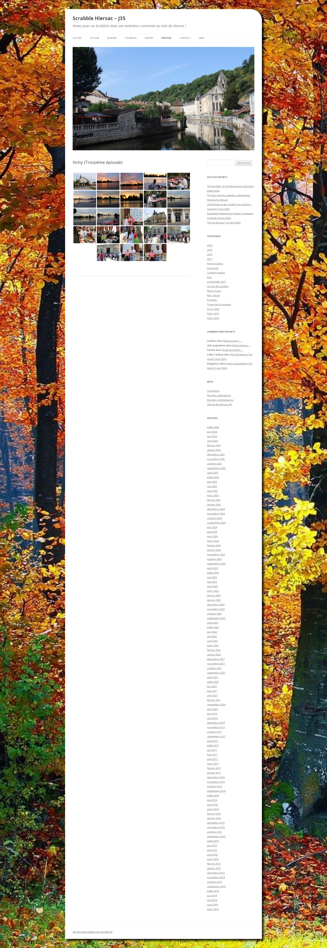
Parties (149, 38)
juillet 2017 (213, 745)
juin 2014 (212, 895)
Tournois (130, 38)
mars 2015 (213, 859)
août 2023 (212, 568)
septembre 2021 (216, 672)
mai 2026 (212, 436)
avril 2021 (212, 695)
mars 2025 (213, 495)
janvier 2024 (214, 550)
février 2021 (214, 700)
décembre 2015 (216, 822)
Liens (201, 38)
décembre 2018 (216, 722)
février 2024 (214, 545)
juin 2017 (212, 750)
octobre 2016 (214, 786)
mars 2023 (213, 591)
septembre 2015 (216, 836)
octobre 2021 (214, 668)
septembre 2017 (216, 736)
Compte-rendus (216, 272)
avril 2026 (212, 441)
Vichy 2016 (213, 318)
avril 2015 (212, 854)
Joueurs (112, 38)
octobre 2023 (214, 559)
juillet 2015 (213, 841)
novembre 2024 (216, 513)
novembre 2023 (216, 554)
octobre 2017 (214, 732)
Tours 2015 (213, 309)
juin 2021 (212, 686)
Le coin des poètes (218, 286)
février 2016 (214, 813)
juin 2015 (212, 845)
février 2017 (214, 768)
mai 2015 (212, 850)
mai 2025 (212, 486)
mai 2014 (212, 900)
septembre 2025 (216, 468)
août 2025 (212, 472)
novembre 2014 (216, 877)
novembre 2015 (216, 827)
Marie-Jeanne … (232, 341)
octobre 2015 (214, 832)
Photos (166, 38)
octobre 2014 (214, 882)
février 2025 (214, 500)
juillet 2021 (213, 682)
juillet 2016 (213, 795)
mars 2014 (213, 909)
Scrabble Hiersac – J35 (99, 18)
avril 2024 (212, 536)
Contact (185, 38)
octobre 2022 (214, 613)
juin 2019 (212, 713)
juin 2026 (212, 431)
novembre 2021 (216, 663)
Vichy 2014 (213, 313)
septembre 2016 (216, 791)
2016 (209, 254)
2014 (209, 245)
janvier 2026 (214, 450)
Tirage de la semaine (219, 304)
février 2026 (214, 445)
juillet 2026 (213, 427)
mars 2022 (213, 645)
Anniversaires (215, 263)
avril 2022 (212, 641)
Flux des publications (219, 395)
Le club (94, 38)
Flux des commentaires (220, 400)
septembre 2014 (216, 886)
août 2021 (212, 677)
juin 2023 (212, 577)
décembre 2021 (216, 659)
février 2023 (214, 595)
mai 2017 (212, 754)
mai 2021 (212, 691)
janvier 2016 (214, 818)
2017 (209, 259)
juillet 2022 (213, 627)
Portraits (212, 300)
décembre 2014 (216, 872)
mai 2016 (212, 800)
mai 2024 (212, 531)
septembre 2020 (216, 704)
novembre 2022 (216, 609)
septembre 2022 (216, 618)
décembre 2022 (216, 604)
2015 (209, 250)
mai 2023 (212, 582)
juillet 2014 (213, 891)
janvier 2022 (214, 654)
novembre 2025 (216, 459)
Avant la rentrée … (232, 350)
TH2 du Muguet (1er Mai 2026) (224, 222)
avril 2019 (212, 718)
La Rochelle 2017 (216, 281)
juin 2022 (212, 632)
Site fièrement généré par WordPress (92, 932)
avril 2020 (212, 709)
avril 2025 (212, 491)
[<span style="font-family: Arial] (178, 199)
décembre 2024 (216, 509)
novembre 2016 (216, 782)
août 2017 (212, 741)
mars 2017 (213, 763)
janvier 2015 (214, 868)
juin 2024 (212, 527)
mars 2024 (213, 541)
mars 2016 (213, 809)
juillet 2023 (213, 572)
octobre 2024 (214, 518)
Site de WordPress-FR (219, 404)
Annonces (213, 268)
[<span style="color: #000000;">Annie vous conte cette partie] (108, 199)
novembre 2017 (216, 727)
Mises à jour (214, 291)
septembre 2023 (216, 563)
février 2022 (214, 650)
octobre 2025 (214, 463)
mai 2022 (212, 636)
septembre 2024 (216, 522)
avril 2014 (212, 904)
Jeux (209, 277)
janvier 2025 (214, 504)
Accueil (77, 38)
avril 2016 (212, 804)
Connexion (213, 391)
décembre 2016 (216, 777)
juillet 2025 (213, 477)
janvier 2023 (214, 600)
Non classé (213, 295)
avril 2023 (212, 586)
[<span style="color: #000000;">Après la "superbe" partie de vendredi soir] (131, 181)
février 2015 (214, 863)
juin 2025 (212, 481)
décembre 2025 (216, 454)
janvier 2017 (214, 772)
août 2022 (212, 622)
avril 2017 (212, 759)
